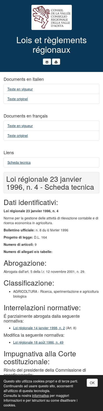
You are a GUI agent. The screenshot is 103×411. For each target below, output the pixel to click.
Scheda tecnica (19, 162)
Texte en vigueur (20, 89)
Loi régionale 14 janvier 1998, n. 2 (39, 327)
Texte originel (17, 98)
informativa (40, 395)
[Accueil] (51, 17)
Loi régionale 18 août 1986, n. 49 (38, 342)
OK (92, 382)
